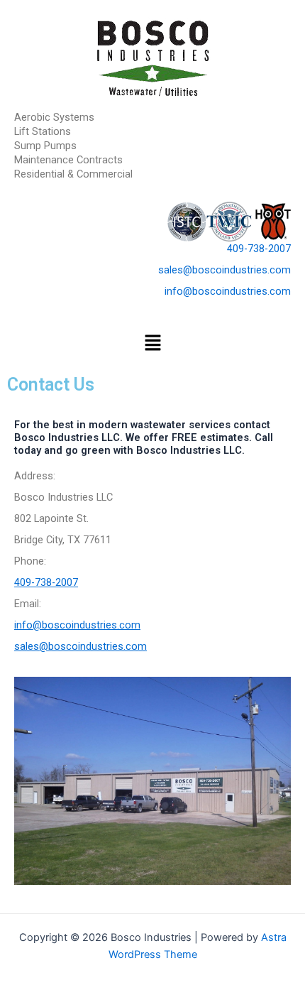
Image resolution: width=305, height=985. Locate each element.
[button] (152, 344)
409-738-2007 (259, 248)
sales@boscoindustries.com (224, 269)
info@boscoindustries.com (228, 291)
